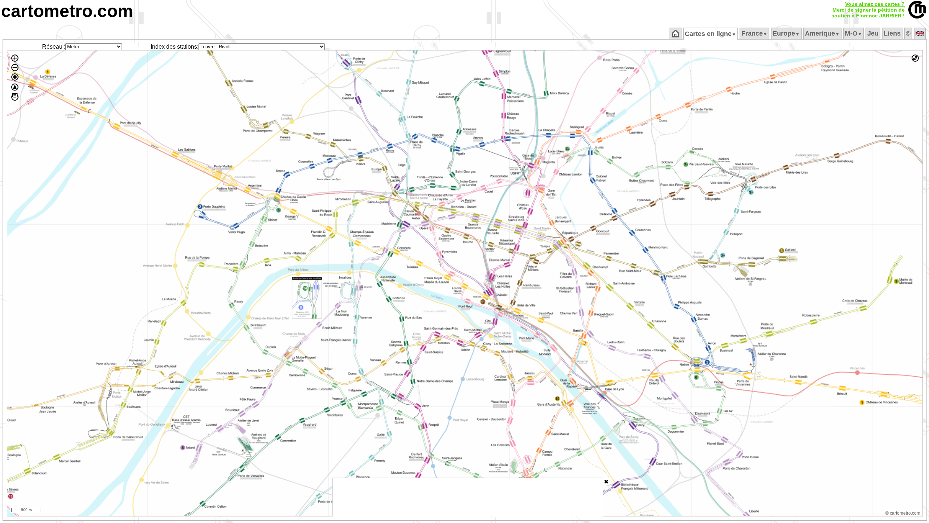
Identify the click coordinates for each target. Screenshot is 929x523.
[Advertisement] (468, 497)
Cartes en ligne (710, 33)
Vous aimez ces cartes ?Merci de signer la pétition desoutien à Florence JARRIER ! (868, 10)
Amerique (822, 33)
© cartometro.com (902, 513)
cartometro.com (67, 11)
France (754, 33)
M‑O (853, 33)
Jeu (873, 33)
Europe (786, 33)
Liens (892, 33)
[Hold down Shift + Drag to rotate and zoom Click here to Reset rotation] (15, 87)
